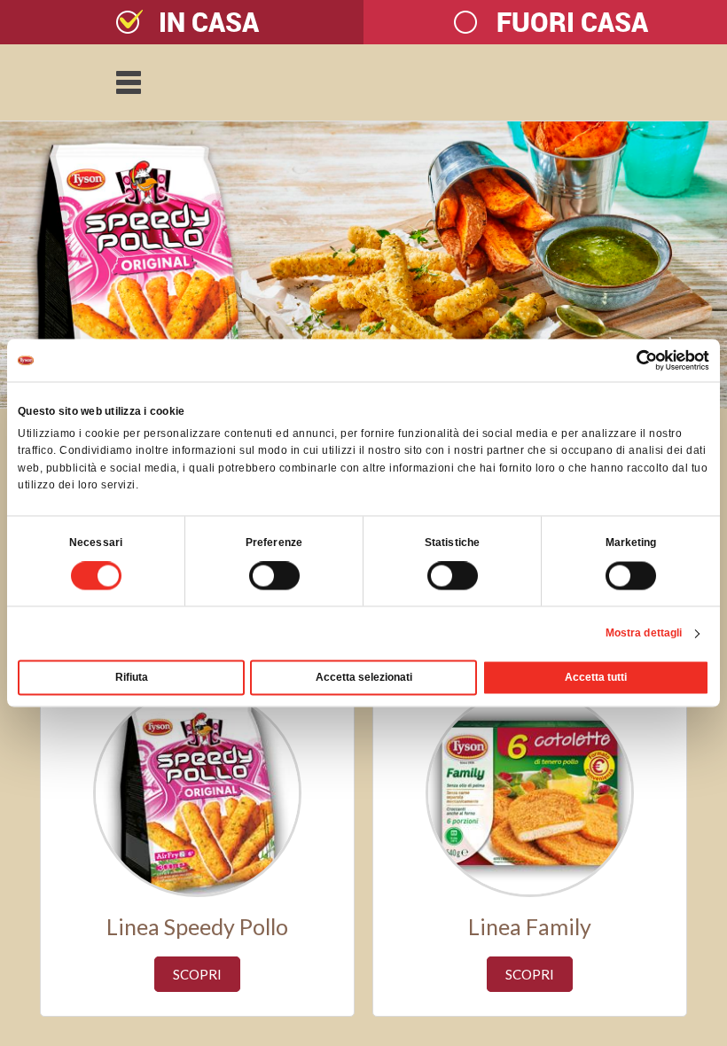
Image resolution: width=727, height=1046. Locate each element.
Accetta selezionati (364, 678)
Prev (23, 265)
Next (704, 265)
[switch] (255, 578)
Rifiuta (131, 678)
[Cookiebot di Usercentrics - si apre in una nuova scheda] (631, 360)
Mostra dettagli (644, 634)
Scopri (197, 974)
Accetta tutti (596, 678)
